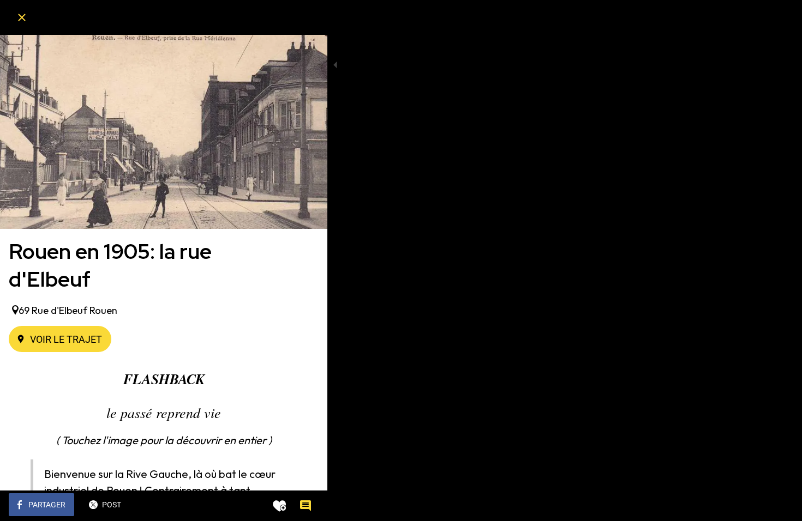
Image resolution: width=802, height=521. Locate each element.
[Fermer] (21, 17)
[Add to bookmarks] (279, 506)
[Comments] (305, 506)
